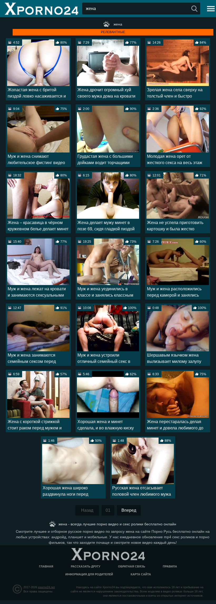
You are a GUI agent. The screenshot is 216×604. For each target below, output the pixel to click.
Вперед (128, 510)
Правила (170, 566)
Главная (46, 566)
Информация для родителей (89, 574)
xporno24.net (46, 587)
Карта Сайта (141, 574)
